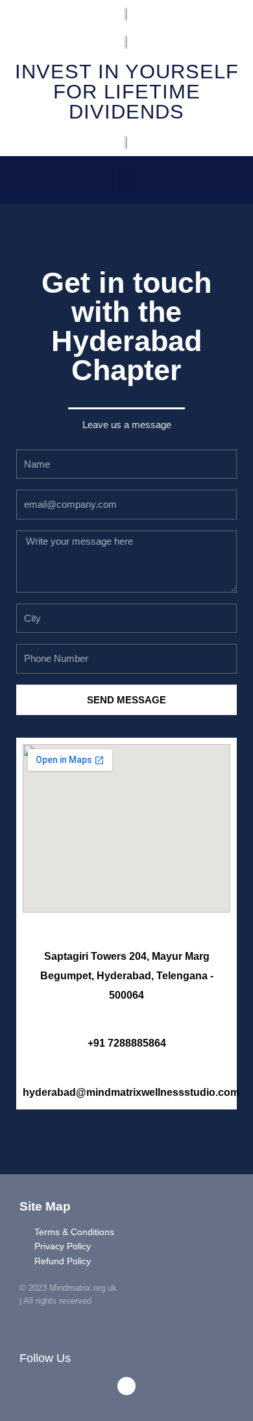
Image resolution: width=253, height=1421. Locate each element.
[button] (126, 179)
